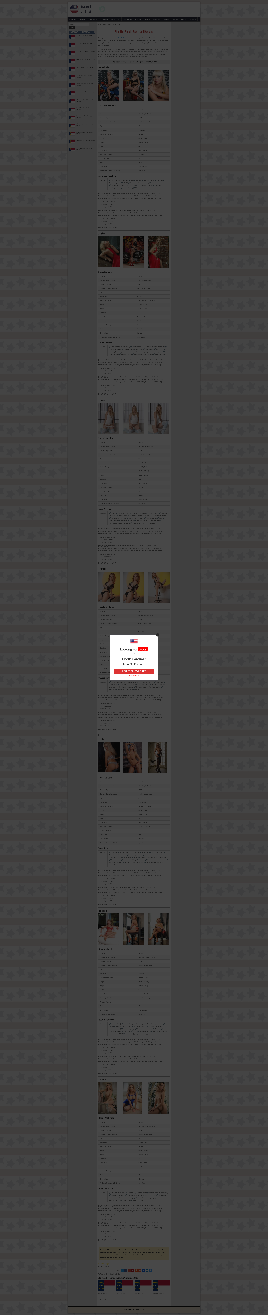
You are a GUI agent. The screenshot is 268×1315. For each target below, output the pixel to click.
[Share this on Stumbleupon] (139, 1270)
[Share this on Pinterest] (132, 1270)
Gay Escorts (93, 19)
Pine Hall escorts (124, 38)
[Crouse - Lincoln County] (72, 142)
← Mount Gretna (103, 1300)
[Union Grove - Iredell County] (72, 86)
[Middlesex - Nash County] (72, 54)
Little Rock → (165, 1300)
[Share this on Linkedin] (147, 1270)
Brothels (147, 19)
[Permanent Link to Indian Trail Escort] (161, 1285)
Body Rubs (138, 19)
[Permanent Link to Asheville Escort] (143, 1285)
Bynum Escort (103, 1293)
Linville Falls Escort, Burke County (84, 148)
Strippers (167, 19)
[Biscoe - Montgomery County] (72, 126)
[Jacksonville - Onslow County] (72, 118)
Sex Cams (175, 19)
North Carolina (107, 24)
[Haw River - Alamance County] (72, 110)
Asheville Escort (140, 1293)
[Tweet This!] (122, 1270)
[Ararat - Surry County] (72, 70)
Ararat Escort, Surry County (84, 67)
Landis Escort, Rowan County (85, 92)
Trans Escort (104, 19)
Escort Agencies (127, 19)
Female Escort (73, 19)
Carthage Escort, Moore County (85, 59)
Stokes (118, 1274)
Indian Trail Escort (158, 1293)
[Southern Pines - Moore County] (72, 134)
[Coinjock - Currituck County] (72, 78)
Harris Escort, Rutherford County (84, 36)
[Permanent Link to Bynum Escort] (106, 1285)
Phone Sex (193, 19)
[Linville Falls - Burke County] (72, 150)
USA (99, 24)
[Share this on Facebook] (125, 1270)
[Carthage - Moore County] (72, 62)
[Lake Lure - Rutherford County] (72, 46)
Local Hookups (157, 19)
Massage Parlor (115, 19)
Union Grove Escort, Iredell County (84, 84)
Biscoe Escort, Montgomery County (84, 124)
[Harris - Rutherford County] (72, 38)
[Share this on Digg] (143, 1270)
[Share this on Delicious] (150, 1270)
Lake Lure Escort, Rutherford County (84, 44)
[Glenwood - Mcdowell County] (72, 102)
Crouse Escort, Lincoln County (85, 140)
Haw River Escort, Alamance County (84, 108)
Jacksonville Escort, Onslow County (84, 116)
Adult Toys (184, 19)
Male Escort (83, 19)
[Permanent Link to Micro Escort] (124, 1285)
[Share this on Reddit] (136, 1270)
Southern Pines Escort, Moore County (85, 132)
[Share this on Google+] (129, 1270)
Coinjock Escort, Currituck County (84, 76)
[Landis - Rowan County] (72, 94)
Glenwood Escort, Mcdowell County (84, 100)
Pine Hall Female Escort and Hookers (134, 31)
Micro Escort (120, 1293)
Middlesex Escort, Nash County (85, 51)
